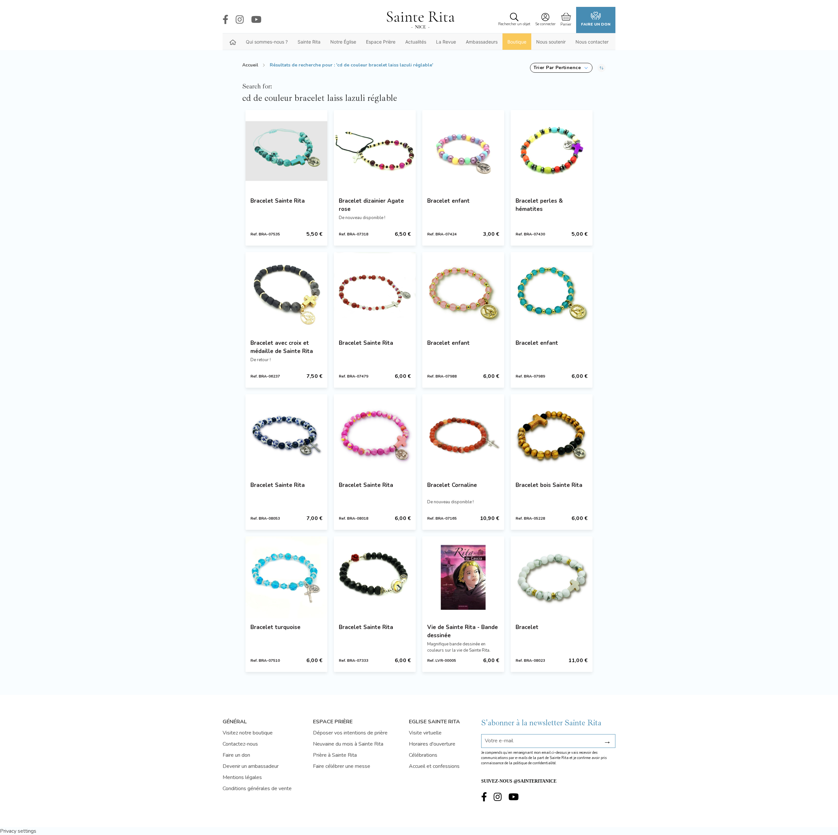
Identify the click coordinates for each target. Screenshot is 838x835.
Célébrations (423, 755)
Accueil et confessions (434, 766)
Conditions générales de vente (257, 788)
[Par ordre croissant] (601, 68)
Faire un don (595, 24)
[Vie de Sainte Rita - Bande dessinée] (463, 577)
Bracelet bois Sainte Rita (549, 485)
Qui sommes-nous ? (267, 42)
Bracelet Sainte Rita (277, 201)
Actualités (415, 42)
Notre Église (343, 42)
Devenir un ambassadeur (251, 766)
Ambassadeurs (482, 42)
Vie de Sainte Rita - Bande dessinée (462, 631)
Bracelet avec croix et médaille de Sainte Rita (281, 347)
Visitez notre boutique (248, 732)
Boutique (516, 42)
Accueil (250, 65)
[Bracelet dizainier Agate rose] (375, 151)
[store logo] (420, 20)
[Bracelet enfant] (463, 151)
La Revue (446, 42)
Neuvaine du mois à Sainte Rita (348, 744)
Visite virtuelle (425, 732)
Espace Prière (380, 42)
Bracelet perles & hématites (539, 205)
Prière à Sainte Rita (335, 755)
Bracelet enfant (448, 201)
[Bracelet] (551, 577)
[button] (561, 68)
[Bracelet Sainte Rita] (286, 151)
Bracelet (527, 627)
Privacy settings (18, 831)
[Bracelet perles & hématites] (551, 151)
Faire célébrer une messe (341, 766)
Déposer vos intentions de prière (350, 732)
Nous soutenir (551, 42)
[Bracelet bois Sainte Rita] (551, 435)
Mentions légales (242, 777)
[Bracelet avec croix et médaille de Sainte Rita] (286, 293)
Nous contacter (592, 42)
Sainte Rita (309, 42)
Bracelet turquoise (275, 627)
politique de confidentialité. (534, 763)
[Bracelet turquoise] (286, 577)
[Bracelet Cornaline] (463, 435)
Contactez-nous (240, 744)
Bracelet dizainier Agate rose (371, 205)
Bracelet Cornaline (452, 485)
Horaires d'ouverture (432, 744)
